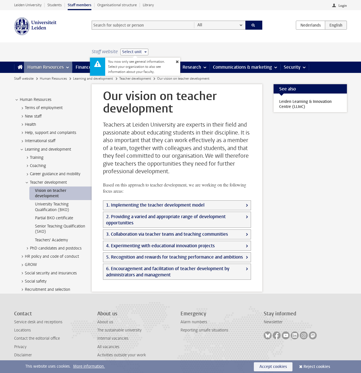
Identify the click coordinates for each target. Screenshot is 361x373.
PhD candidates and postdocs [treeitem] (56, 248)
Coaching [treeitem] (38, 165)
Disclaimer (23, 355)
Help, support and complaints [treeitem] (50, 132)
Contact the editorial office (37, 338)
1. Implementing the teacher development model (155, 205)
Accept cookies (273, 366)
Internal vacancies (112, 338)
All (199, 25)
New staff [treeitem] (33, 116)
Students (54, 5)
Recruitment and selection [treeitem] (47, 289)
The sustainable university (119, 330)
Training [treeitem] (36, 157)
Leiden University (27, 5)
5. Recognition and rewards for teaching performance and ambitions (174, 257)
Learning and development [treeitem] (48, 149)
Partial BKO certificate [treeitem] (54, 218)
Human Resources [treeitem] (35, 99)
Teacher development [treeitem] (48, 182)
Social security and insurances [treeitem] (51, 273)
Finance (83, 67)
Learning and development (93, 78)
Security (292, 67)
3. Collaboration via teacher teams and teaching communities (167, 234)
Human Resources (45, 67)
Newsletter (273, 322)
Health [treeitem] (30, 124)
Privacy (20, 347)
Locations (22, 330)
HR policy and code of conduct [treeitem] (52, 256)
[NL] (310, 25)
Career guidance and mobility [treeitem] (55, 174)
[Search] (254, 25)
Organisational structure (117, 5)
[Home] (19, 67)
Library (148, 5)
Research (191, 67)
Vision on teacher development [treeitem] (50, 193)
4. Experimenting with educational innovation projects (160, 246)
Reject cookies (316, 366)
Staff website (24, 78)
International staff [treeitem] (40, 141)
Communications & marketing (242, 67)
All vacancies (108, 347)
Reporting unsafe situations (204, 330)
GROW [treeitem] (31, 264)
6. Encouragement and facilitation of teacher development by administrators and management (167, 272)
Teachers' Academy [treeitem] (51, 240)
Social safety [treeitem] (36, 281)
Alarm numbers (193, 322)
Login (342, 5)
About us (105, 322)
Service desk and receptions (38, 322)
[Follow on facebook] (277, 335)
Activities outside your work (121, 355)
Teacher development (135, 78)
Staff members (79, 5)
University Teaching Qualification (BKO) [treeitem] (52, 206)
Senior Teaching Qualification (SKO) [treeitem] (60, 229)
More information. (89, 366)
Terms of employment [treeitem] (44, 107)
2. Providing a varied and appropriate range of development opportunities (166, 220)
